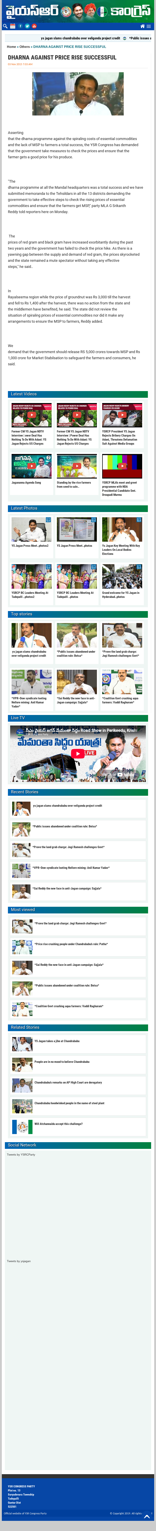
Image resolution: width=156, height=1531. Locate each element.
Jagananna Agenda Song (26, 482)
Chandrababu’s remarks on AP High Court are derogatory (68, 1082)
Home (11, 47)
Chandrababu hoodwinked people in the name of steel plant (69, 1103)
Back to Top (147, 1516)
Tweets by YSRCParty (21, 1154)
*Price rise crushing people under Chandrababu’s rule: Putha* (71, 944)
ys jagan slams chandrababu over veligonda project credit (63, 38)
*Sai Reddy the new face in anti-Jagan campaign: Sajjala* (67, 888)
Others (25, 47)
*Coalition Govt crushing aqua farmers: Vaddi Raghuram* (69, 1006)
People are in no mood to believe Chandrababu (62, 1062)
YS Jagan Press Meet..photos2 (30, 546)
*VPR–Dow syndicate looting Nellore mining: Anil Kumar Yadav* (29, 702)
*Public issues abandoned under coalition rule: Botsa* (64, 826)
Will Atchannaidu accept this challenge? (59, 1124)
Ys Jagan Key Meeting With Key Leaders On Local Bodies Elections (121, 550)
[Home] (78, 11)
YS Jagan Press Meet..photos (74, 546)
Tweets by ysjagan (19, 1261)
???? (142, 25)
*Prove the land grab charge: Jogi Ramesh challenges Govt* (68, 847)
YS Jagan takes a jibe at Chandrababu (57, 1041)
